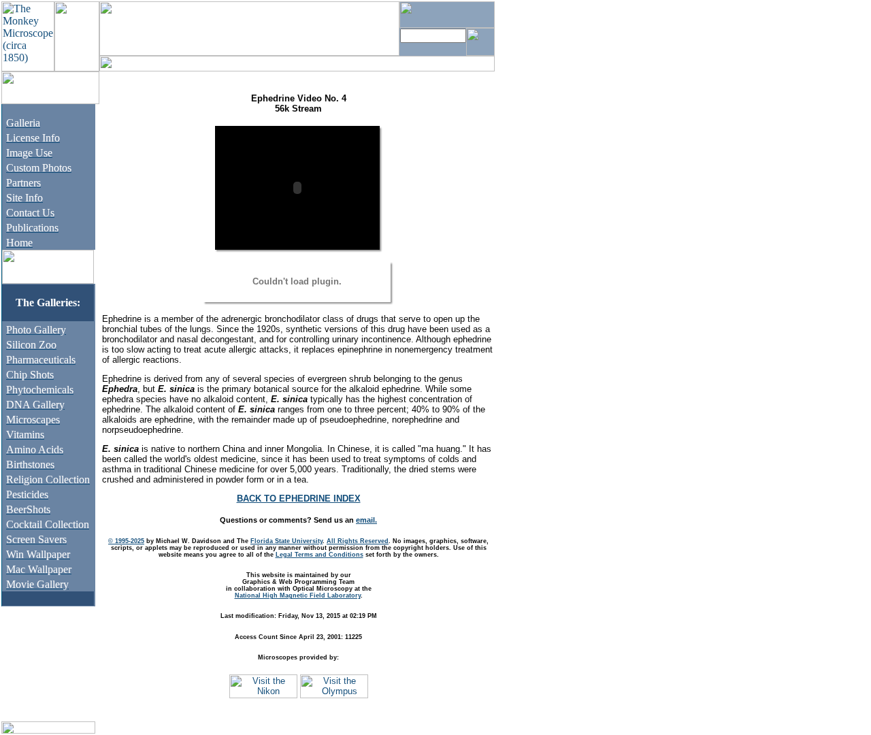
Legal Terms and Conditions (319, 554)
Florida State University (286, 541)
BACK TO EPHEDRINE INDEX (299, 498)
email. (366, 520)
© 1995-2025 (126, 541)
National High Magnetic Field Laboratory (298, 595)
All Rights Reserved (358, 541)
